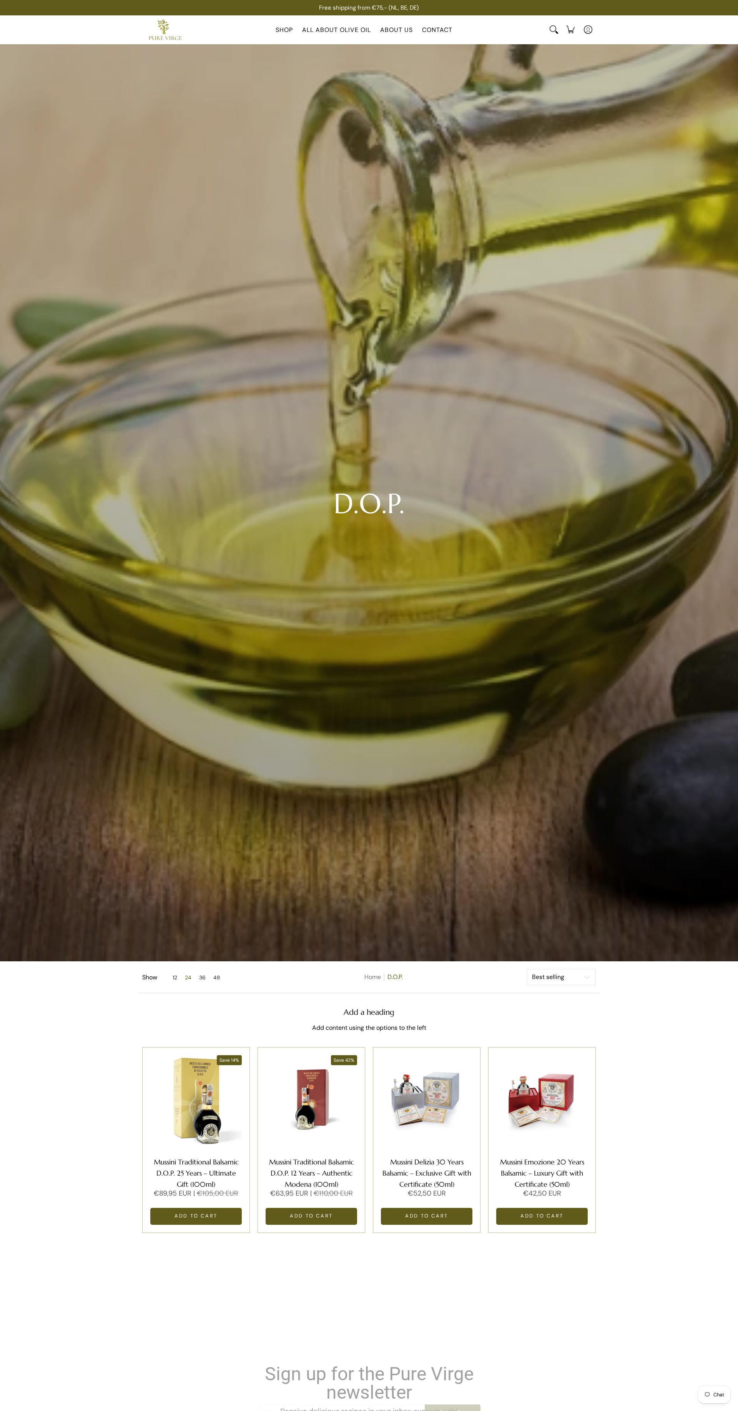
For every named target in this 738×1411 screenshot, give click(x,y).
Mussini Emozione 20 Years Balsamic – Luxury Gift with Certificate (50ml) (542, 1173)
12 (175, 977)
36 (202, 977)
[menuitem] (570, 29)
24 (188, 977)
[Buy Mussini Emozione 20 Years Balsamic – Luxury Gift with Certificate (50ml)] (542, 1101)
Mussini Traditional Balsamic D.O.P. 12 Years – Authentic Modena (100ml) (311, 1173)
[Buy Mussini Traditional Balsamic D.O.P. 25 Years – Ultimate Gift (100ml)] (196, 1101)
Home (372, 977)
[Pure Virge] (165, 29)
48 (216, 977)
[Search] (553, 29)
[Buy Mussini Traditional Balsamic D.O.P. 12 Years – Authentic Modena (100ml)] (311, 1101)
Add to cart (196, 1216)
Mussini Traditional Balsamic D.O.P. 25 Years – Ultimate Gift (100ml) (196, 1173)
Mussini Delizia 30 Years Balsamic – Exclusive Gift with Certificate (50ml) (426, 1173)
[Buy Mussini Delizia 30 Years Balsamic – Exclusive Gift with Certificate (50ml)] (426, 1101)
